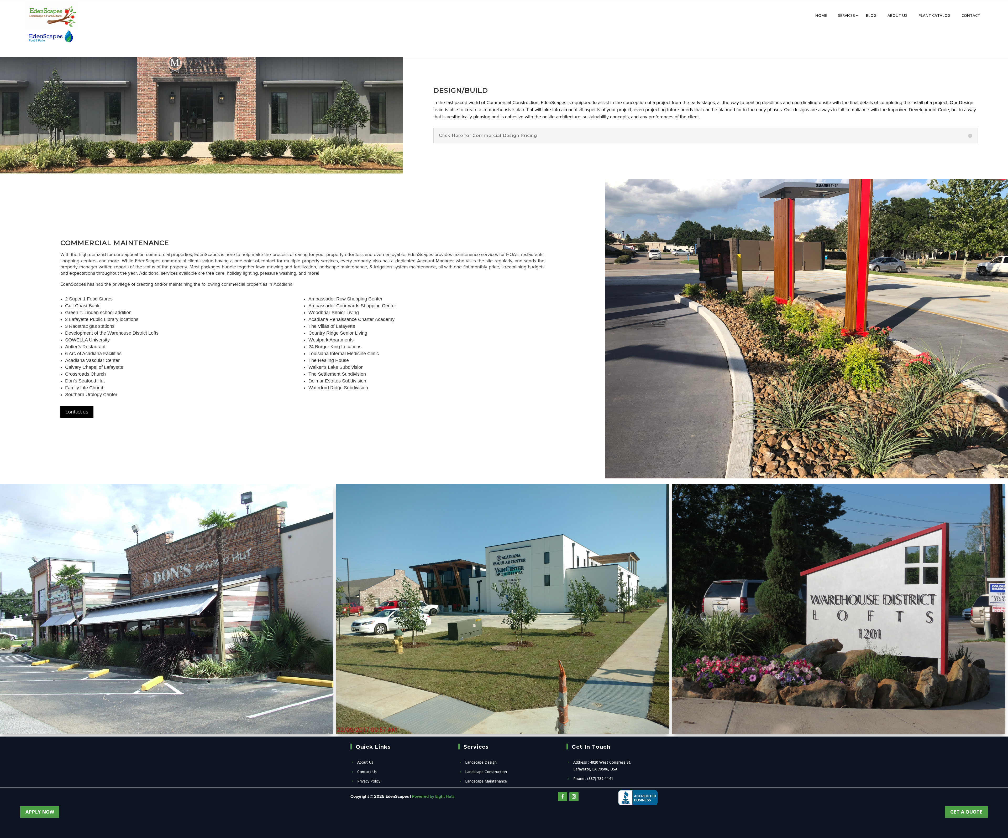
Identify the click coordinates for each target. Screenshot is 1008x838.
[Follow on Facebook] (562, 796)
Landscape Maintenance (486, 781)
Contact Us (367, 771)
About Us (897, 15)
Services (846, 15)
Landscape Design (481, 762)
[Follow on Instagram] (574, 796)
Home (821, 15)
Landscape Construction (486, 771)
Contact (971, 15)
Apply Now (39, 812)
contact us (77, 411)
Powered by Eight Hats (433, 796)
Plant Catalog (934, 15)
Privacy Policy (368, 781)
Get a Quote (966, 812)
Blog (871, 15)
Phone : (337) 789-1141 (593, 778)
